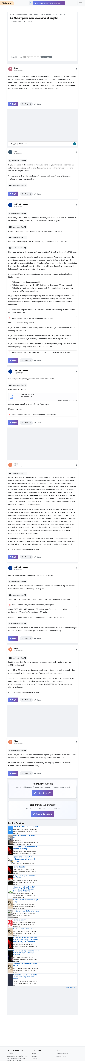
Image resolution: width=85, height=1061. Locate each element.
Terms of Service (62, 1053)
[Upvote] (22, 104)
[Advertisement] (43, 38)
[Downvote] (30, 104)
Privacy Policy (61, 1056)
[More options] (76, 69)
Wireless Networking (24, 14)
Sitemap (34, 1059)
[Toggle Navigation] (80, 3)
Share (38, 104)
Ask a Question (44, 814)
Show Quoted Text (17, 161)
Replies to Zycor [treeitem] (45, 144)
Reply (14, 104)
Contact (34, 1056)
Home (12, 14)
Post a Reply (44, 793)
